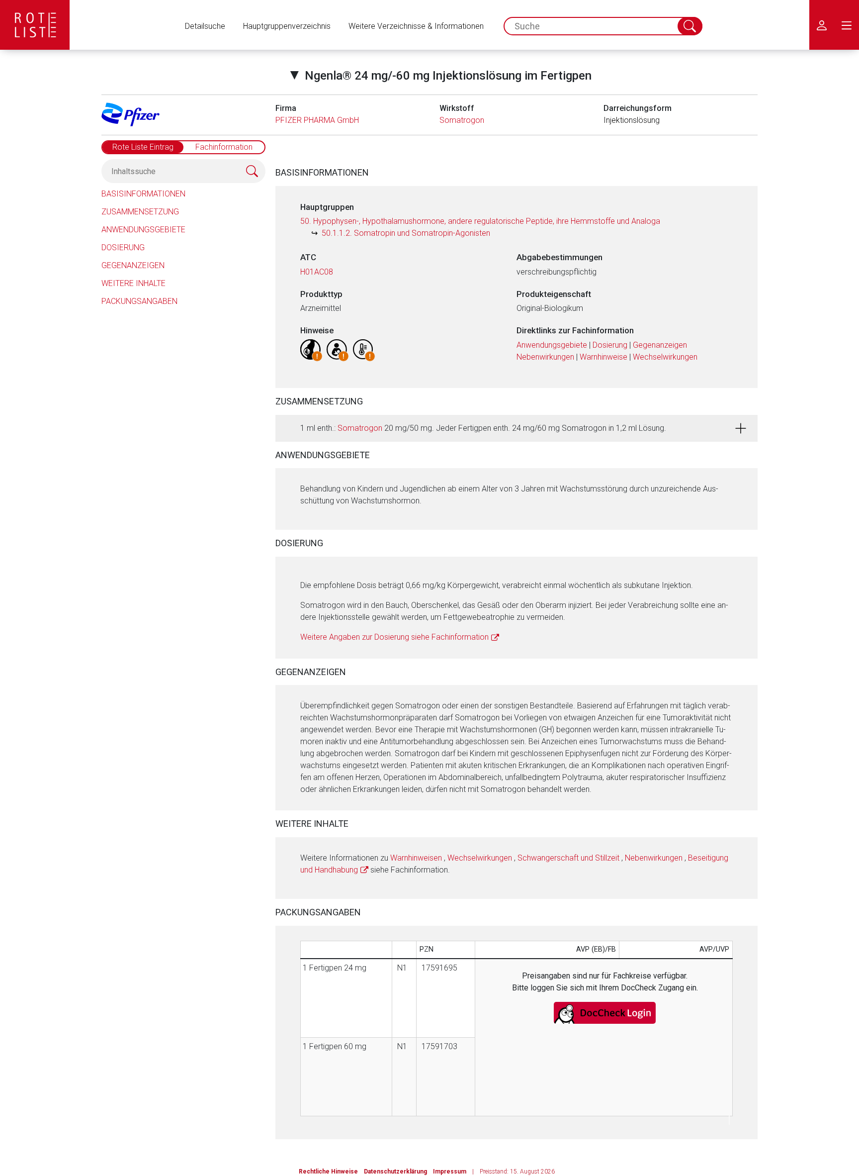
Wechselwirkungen (665, 357)
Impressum (449, 1171)
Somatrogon (461, 120)
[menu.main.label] (846, 25)
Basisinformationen (143, 193)
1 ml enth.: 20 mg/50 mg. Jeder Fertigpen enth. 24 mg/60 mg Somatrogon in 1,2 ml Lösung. (483, 428)
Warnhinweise (603, 357)
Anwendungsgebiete (143, 229)
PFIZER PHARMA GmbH (317, 120)
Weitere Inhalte (133, 283)
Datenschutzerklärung (395, 1171)
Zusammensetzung (140, 211)
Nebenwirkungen (545, 357)
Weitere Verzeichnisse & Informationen (416, 26)
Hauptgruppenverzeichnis (287, 26)
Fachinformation (224, 147)
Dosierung (123, 247)
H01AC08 (316, 272)
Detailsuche (205, 26)
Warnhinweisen (416, 858)
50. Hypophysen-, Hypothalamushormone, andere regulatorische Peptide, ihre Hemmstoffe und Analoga (480, 221)
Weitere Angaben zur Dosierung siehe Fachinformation (394, 637)
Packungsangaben (139, 301)
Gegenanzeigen (133, 265)
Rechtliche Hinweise (328, 1171)
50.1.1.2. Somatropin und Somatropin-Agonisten (406, 233)
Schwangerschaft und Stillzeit (568, 858)
